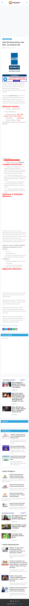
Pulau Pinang (15, 325)
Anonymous (8, 47)
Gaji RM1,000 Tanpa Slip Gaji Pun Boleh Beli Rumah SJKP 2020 (18, 457)
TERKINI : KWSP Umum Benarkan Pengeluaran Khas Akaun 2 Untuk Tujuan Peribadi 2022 (18, 589)
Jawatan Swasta (7, 325)
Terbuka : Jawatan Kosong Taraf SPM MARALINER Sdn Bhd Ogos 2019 (17, 436)
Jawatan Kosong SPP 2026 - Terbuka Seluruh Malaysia (16, 485)
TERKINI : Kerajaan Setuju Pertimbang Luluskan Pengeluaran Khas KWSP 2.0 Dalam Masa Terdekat (17, 550)
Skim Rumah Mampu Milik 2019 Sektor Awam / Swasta (18, 447)
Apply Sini (21, 162)
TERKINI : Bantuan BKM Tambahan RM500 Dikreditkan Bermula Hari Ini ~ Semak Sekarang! (17, 578)
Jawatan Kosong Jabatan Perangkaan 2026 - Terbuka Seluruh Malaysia (17, 494)
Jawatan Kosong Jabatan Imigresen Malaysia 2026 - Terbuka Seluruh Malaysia (16, 476)
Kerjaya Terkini (18, 603)
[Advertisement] (14, 20)
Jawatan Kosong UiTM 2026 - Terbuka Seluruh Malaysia (17, 504)
